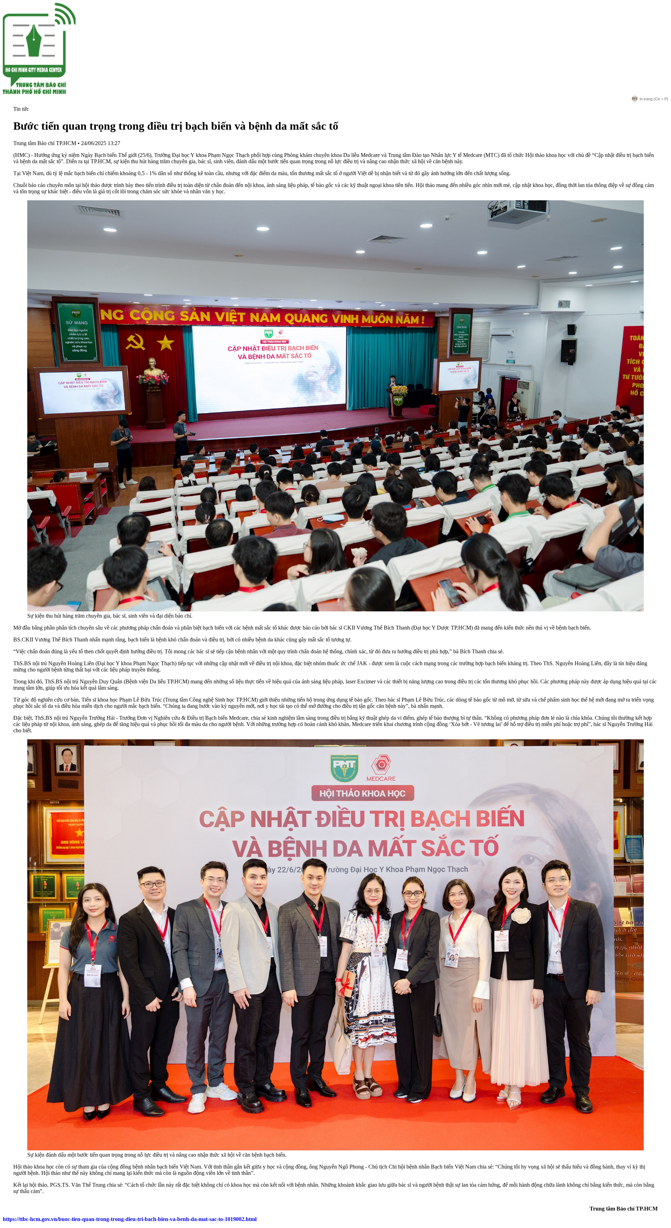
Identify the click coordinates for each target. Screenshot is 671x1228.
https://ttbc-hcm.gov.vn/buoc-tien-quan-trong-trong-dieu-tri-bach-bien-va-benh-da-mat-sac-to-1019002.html (130, 1219)
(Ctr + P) (654, 99)
